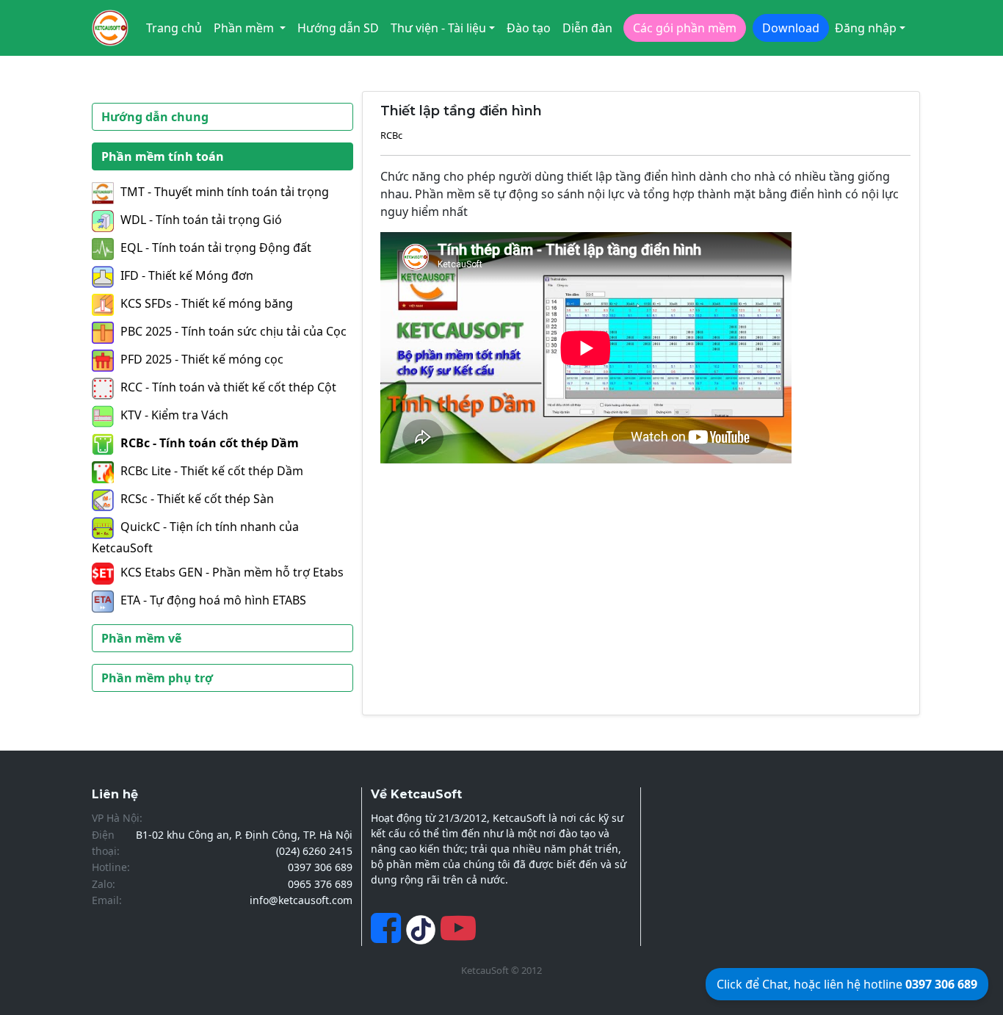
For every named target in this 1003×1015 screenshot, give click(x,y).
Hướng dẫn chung (155, 117)
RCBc (391, 135)
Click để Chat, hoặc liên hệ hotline (847, 984)
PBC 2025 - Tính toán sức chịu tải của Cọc (233, 331)
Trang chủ (174, 28)
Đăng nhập (866, 28)
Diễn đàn (587, 28)
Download (790, 28)
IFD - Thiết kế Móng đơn (186, 275)
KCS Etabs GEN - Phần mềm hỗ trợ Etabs (232, 572)
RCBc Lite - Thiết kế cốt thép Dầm (211, 471)
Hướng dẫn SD (338, 28)
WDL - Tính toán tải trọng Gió (201, 220)
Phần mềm (245, 28)
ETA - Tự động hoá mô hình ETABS (213, 600)
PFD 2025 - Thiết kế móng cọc (201, 359)
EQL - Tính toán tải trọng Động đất (215, 247)
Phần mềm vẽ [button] (141, 638)
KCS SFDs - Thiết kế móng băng (206, 303)
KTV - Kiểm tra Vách (174, 415)
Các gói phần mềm (684, 28)
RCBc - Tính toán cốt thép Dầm (209, 443)
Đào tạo (529, 28)
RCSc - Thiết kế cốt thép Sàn (197, 499)
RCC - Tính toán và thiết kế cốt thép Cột (228, 387)
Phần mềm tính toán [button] (162, 156)
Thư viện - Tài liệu (438, 28)
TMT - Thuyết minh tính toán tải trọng (224, 192)
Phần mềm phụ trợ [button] (157, 678)
